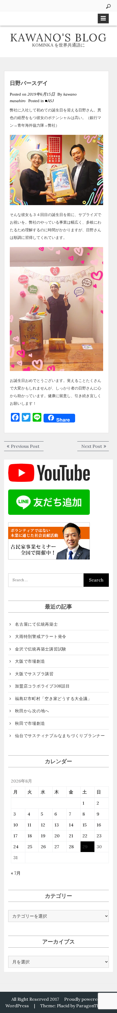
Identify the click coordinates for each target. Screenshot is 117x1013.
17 (15, 835)
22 (84, 835)
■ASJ (49, 101)
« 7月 (16, 873)
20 (57, 835)
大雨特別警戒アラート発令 (40, 636)
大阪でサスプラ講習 (34, 673)
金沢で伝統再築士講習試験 (40, 649)
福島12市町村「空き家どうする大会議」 (53, 698)
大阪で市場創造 (30, 661)
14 (71, 825)
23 (99, 835)
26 (43, 846)
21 (71, 835)
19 (43, 835)
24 (16, 846)
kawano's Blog (58, 37)
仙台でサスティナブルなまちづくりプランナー (60, 735)
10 (15, 825)
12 (43, 825)
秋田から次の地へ (32, 710)
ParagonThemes (93, 1005)
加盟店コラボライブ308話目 (42, 686)
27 (56, 846)
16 (99, 825)
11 (29, 825)
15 (84, 825)
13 (56, 825)
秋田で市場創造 (30, 723)
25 (29, 846)
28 (71, 846)
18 (29, 835)
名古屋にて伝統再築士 (36, 624)
